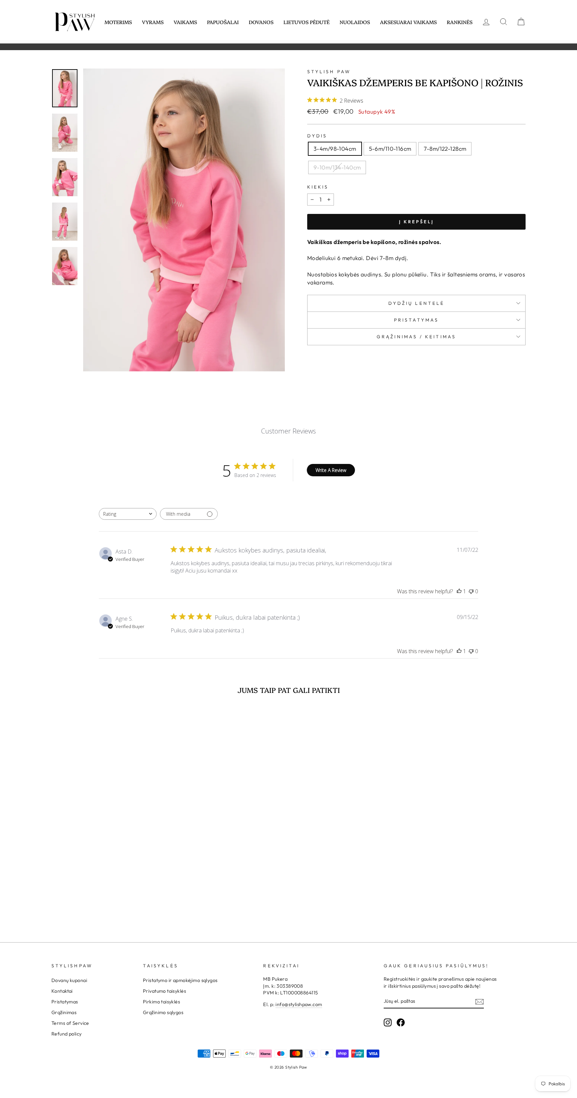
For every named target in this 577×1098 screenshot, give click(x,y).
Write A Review (331, 470)
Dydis (317, 136)
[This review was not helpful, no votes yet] (471, 591)
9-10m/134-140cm (337, 167)
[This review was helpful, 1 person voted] (459, 591)
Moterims (118, 21)
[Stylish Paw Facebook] (401, 1022)
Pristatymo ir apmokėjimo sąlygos (180, 980)
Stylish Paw (329, 72)
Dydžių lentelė (416, 303)
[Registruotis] (479, 1001)
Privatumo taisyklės (164, 991)
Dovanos (261, 21)
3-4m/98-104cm (335, 148)
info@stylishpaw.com (298, 1004)
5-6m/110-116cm (390, 148)
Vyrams (153, 21)
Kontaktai (62, 991)
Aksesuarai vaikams (408, 21)
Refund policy (66, 1034)
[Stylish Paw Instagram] (388, 1022)
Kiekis (318, 187)
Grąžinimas (63, 1012)
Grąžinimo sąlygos (163, 1012)
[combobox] (128, 514)
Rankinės (459, 21)
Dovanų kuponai (69, 980)
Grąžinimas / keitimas (416, 337)
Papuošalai (223, 21)
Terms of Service (70, 1023)
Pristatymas (416, 320)
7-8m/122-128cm (445, 148)
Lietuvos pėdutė (306, 21)
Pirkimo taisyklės (161, 1002)
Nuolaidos (355, 21)
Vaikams (185, 21)
